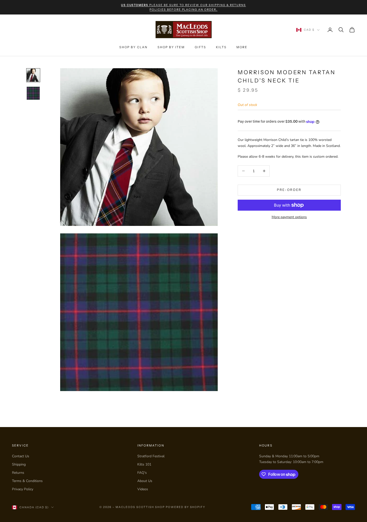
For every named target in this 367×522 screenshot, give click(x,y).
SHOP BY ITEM (171, 47)
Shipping (19, 464)
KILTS (221, 47)
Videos (142, 489)
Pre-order (289, 190)
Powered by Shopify (185, 507)
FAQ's (142, 472)
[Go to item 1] (33, 75)
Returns (18, 472)
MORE (242, 47)
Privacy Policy (22, 489)
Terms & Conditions (27, 481)
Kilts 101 (144, 464)
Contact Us (20, 456)
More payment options (289, 217)
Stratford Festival (151, 456)
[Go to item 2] (33, 93)
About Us (144, 481)
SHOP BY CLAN (133, 47)
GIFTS (200, 47)
